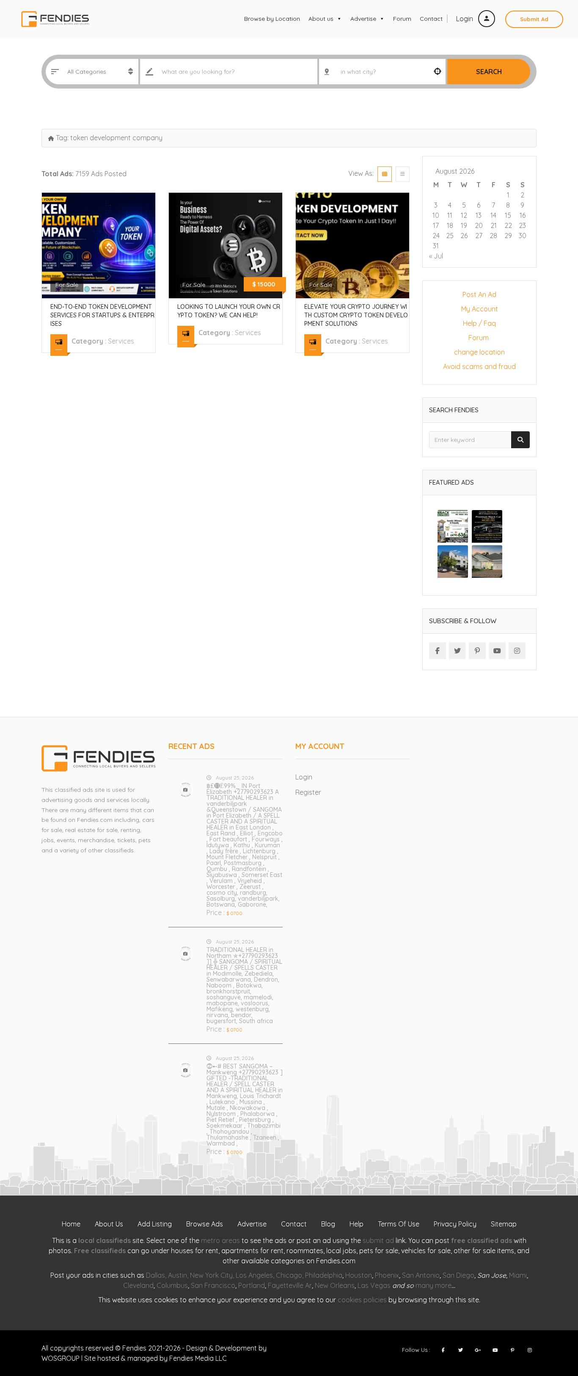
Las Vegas (374, 1285)
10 (435, 215)
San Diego (458, 1275)
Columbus (172, 1285)
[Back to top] (550, 1323)
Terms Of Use (398, 1224)
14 (493, 215)
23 (522, 225)
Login (465, 18)
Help (356, 1224)
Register (308, 792)
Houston (358, 1275)
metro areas (220, 1240)
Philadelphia (323, 1275)
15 (508, 215)
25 (450, 235)
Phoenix (387, 1275)
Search (489, 71)
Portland (251, 1285)
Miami (518, 1275)
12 (464, 215)
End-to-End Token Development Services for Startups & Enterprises (102, 315)
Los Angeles (254, 1275)
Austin (177, 1275)
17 (436, 225)
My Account (479, 309)
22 (508, 225)
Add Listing (155, 1224)
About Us (109, 1224)
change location (479, 352)
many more (433, 1285)
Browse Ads (204, 1224)
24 (436, 235)
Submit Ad (534, 19)
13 (479, 215)
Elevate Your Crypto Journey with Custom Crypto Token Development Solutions (356, 315)
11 (449, 215)
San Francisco (213, 1285)
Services (121, 341)
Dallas (155, 1275)
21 (493, 225)
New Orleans (335, 1285)
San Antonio (421, 1275)
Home (71, 1224)
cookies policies (362, 1300)
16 (523, 215)
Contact (431, 18)
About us (320, 18)
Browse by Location (272, 18)
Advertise (363, 18)
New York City (211, 1275)
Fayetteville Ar (290, 1285)
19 (464, 225)
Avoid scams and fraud (479, 366)
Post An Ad (479, 294)
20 (479, 225)
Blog (328, 1224)
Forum (402, 18)
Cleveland (138, 1285)
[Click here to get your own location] (437, 71)
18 (450, 225)
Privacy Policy (455, 1224)
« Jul (436, 256)
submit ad (378, 1240)
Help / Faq (479, 323)
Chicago (289, 1275)
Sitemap (504, 1224)
